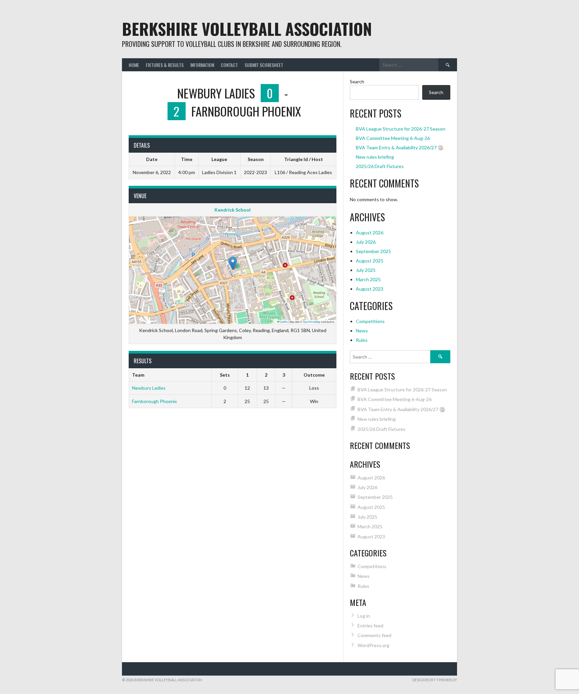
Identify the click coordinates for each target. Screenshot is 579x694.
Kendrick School (232, 210)
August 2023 (369, 289)
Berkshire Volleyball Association (247, 29)
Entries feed (370, 625)
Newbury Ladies (149, 388)
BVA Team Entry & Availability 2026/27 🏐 (399, 147)
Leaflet (283, 321)
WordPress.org (373, 645)
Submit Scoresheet (264, 64)
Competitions (370, 321)
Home (134, 64)
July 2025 (366, 270)
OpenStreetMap (311, 321)
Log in (364, 616)
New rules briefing (375, 157)
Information (202, 64)
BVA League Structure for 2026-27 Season (400, 129)
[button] (233, 263)
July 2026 (366, 242)
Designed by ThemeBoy (434, 680)
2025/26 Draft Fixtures (380, 166)
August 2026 (369, 232)
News (362, 330)
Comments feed (374, 635)
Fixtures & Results (165, 64)
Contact (229, 64)
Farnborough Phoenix (154, 401)
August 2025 (369, 260)
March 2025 (368, 279)
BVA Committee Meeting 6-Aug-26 (393, 138)
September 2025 (373, 251)
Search (357, 81)
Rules (362, 340)
